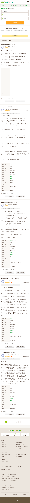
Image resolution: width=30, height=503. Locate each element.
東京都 (25, 5)
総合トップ (4, 442)
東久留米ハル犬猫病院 (6, 202)
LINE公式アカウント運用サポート (8, 487)
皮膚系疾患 (12, 252)
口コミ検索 (10, 5)
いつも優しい (4, 361)
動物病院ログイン (25, 434)
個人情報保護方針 (20, 456)
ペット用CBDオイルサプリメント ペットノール (11, 466)
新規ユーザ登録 (6, 435)
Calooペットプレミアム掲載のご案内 (9, 472)
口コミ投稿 (18, 448)
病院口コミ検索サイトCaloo (7, 461)
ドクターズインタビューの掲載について (10, 476)
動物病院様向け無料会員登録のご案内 (9, 474)
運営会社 (6, 494)
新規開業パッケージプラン (7, 489)
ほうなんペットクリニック (7, 278)
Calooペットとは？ (6, 448)
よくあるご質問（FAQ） (21, 454)
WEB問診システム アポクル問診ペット (9, 480)
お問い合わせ (23, 494)
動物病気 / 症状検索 (20, 444)
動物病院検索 (15, 35)
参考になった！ (9, 196)
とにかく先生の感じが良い (8, 287)
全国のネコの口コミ (19, 5)
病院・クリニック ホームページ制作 (9, 482)
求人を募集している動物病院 (22, 446)
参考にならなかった (20, 196)
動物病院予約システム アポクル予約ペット (10, 478)
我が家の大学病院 (5, 116)
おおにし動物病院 (5, 352)
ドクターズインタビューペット (8, 464)
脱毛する (12, 178)
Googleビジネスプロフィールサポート (9, 485)
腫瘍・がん (12, 176)
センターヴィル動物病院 (6, 106)
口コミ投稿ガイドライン (7, 454)
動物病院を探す (4, 8)
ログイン (15, 435)
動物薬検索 (4, 446)
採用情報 (15, 494)
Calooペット (3, 5)
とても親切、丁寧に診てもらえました (10, 211)
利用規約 (3, 456)
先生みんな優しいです (6, 50)
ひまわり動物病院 (5, 44)
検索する (15, 22)
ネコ (11, 164)
